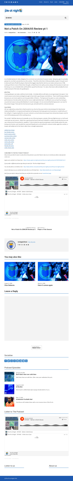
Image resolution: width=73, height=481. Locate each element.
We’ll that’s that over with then (26, 374)
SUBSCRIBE (61, 2)
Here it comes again (45, 285)
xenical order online (9, 138)
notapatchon (12, 32)
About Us (46, 2)
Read (51, 2)
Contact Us (66, 3)
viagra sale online (9, 142)
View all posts (31, 242)
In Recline (19, 387)
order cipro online (9, 140)
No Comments (22, 32)
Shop (67, 2)
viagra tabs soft (8, 144)
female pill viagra (9, 146)
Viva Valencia (9, 285)
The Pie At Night (7, 218)
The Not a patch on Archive (13, 24)
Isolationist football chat (24, 399)
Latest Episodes (15, 218)
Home (40, 2)
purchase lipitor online (10, 136)
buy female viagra (9, 132)
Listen (55, 2)
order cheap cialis (9, 147)
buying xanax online (9, 134)
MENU (9, 18)
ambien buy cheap (9, 130)
